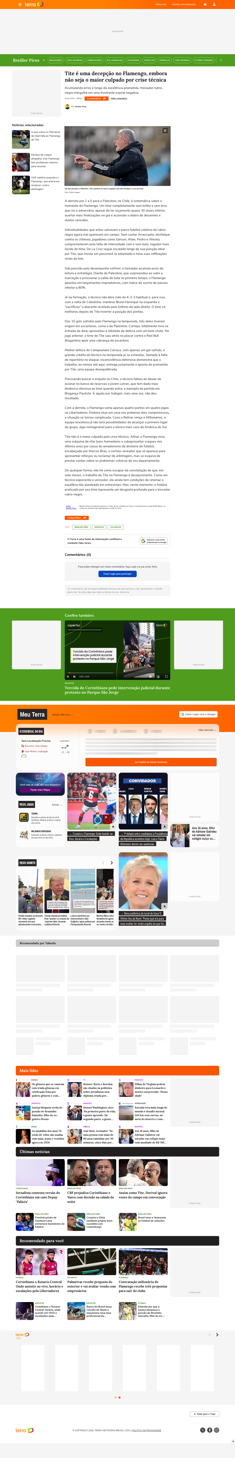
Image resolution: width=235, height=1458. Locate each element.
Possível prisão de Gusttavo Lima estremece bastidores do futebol (49, 1222)
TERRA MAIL (161, 4)
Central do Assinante (184, 4)
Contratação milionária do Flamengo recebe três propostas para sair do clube (143, 1286)
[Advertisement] (194, 1222)
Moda (34, 1127)
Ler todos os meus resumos (151, 762)
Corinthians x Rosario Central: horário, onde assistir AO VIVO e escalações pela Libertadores (47, 1311)
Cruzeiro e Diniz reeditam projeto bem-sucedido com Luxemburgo (99, 1222)
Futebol (20, 1277)
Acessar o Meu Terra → (62, 714)
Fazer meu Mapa (40, 790)
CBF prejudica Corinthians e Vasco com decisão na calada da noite (90, 1197)
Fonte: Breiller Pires (71, 507)
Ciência (86, 1127)
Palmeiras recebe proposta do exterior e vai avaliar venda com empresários (91, 1286)
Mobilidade (140, 1103)
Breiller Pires (81, 527)
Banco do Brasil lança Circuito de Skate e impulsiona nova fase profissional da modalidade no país (99, 1311)
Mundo (34, 1080)
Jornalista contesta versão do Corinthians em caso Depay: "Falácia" (38, 1197)
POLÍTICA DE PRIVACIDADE (146, 1430)
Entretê (138, 1127)
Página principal (34, 4)
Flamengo (123, 1277)
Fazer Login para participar (118, 573)
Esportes (99, 527)
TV (84, 1080)
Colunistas (115, 527)
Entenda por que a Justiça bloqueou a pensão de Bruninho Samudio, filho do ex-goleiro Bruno (150, 1311)
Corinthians (22, 1188)
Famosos (139, 1080)
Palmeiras (72, 1277)
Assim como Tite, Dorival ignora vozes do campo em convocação (143, 1195)
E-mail (205, 4)
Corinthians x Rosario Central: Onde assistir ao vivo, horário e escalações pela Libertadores (39, 1286)
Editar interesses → (208, 729)
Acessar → (57, 804)
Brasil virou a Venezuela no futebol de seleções (152, 1219)
